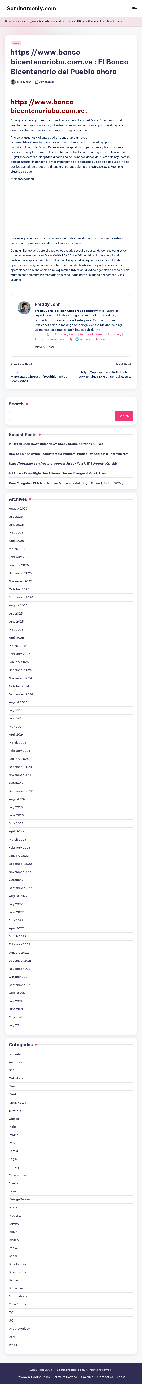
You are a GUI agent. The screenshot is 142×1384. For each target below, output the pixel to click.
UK (11, 1320)
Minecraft (16, 1183)
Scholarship (17, 1264)
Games (14, 1119)
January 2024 (19, 759)
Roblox (14, 1248)
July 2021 (15, 1001)
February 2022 (19, 944)
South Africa (18, 1296)
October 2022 (19, 880)
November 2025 (20, 581)
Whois (13, 1345)
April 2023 (16, 831)
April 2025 (16, 638)
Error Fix (15, 1110)
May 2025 (16, 630)
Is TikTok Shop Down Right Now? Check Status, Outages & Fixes (56, 444)
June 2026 (16, 525)
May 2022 (16, 920)
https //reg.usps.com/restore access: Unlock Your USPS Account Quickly (63, 463)
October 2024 (19, 686)
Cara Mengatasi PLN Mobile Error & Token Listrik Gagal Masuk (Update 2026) (66, 483)
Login (13, 1159)
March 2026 (17, 549)
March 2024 (17, 743)
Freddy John (47, 304)
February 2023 (19, 847)
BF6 (12, 1070)
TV (11, 1312)
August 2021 (18, 993)
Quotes (14, 1223)
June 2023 (16, 815)
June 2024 (16, 718)
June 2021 (16, 1009)
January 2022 (19, 952)
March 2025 (17, 646)
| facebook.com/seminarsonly (99, 334)
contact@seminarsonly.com (55, 334)
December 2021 (20, 960)
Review (14, 1240)
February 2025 (19, 654)
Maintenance (18, 1175)
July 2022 (16, 904)
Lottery (14, 1167)
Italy (12, 1143)
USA (12, 1337)
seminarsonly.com (92, 339)
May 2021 (16, 1017)
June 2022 (16, 912)
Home (8, 21)
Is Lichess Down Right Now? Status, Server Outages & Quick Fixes (57, 473)
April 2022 (16, 928)
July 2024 (16, 710)
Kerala (13, 1151)
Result (13, 1232)
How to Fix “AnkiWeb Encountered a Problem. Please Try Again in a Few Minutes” (69, 454)
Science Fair (17, 1272)
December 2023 (20, 767)
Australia (15, 1062)
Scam (13, 1256)
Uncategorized (19, 1329)
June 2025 (16, 621)
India (12, 1127)
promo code (17, 1207)
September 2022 (21, 888)
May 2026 (16, 533)
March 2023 (17, 839)
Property (15, 1216)
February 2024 (19, 751)
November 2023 (20, 775)
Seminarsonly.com (31, 8)
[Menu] (134, 8)
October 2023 (19, 783)
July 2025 (16, 613)
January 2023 (19, 856)
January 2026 (19, 565)
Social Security (19, 1288)
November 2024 (20, 678)
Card (12, 1094)
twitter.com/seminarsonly (54, 339)
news (18, 21)
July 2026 (16, 517)
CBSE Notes (17, 1102)
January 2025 (19, 662)
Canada (14, 1086)
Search (16, 403)
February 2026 (19, 557)
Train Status (17, 1304)
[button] (44, 347)
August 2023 (18, 799)
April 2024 (16, 734)
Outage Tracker (20, 1199)
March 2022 (17, 936)
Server (13, 1280)
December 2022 (20, 864)
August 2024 (18, 702)
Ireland (14, 1135)
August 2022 (18, 896)
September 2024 (21, 694)
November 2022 (20, 872)
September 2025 (21, 597)
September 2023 (21, 791)
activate (15, 1054)
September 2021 (20, 985)
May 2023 (16, 823)
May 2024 (16, 726)
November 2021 (20, 969)
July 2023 (16, 807)
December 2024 (20, 670)
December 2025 (20, 573)
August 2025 (18, 605)
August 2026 (18, 508)
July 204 (15, 1025)
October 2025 (19, 589)
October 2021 (19, 977)
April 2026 (16, 541)
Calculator (16, 1078)
